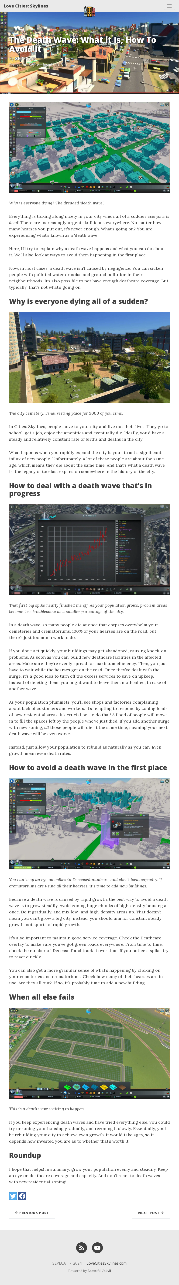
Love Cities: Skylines (26, 6)
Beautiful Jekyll (99, 1271)
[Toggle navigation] (169, 6)
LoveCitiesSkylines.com (106, 1263)
